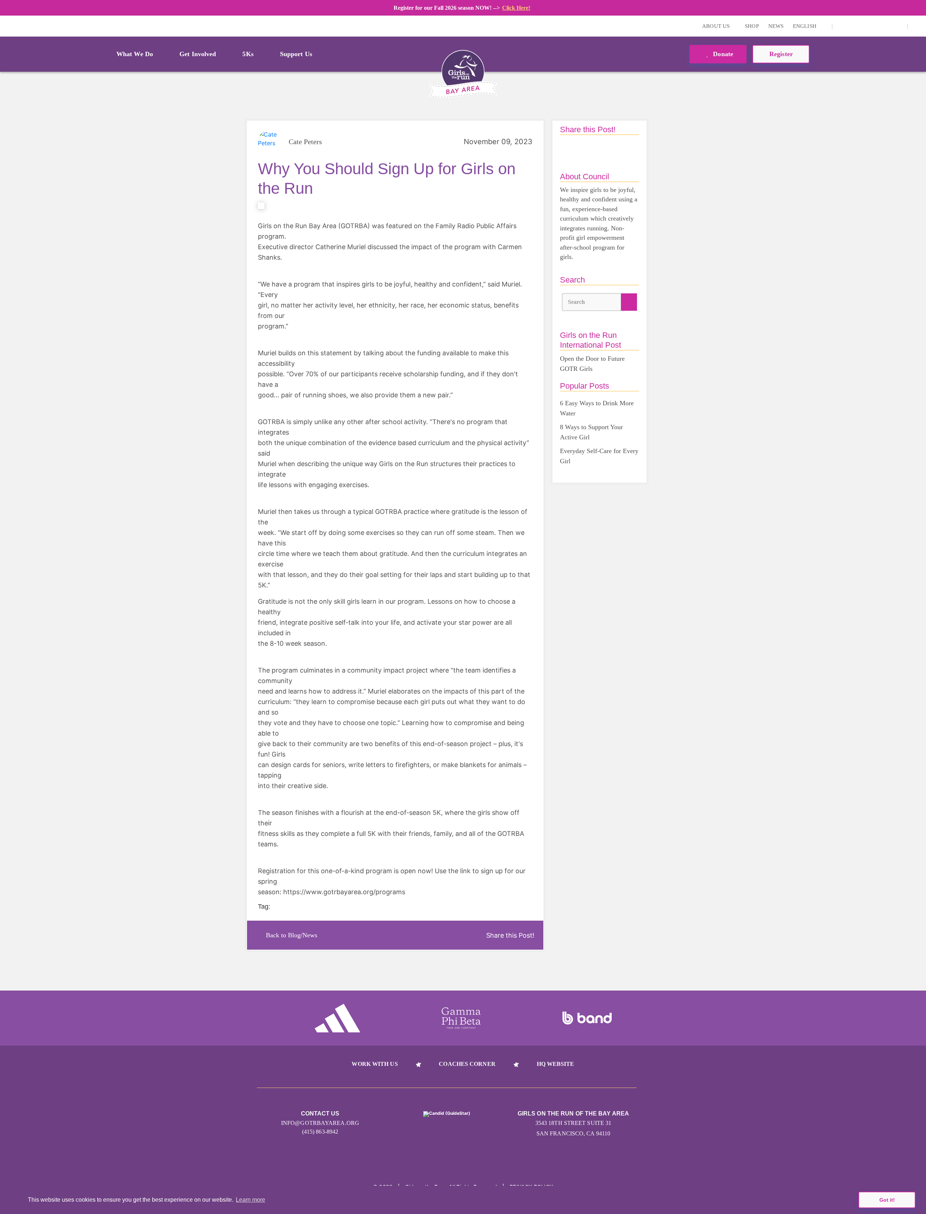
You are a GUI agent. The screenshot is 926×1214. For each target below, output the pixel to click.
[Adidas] (337, 1018)
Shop (752, 26)
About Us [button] (716, 26)
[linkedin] (853, 26)
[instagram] (842, 26)
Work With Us (375, 1064)
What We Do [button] (134, 54)
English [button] (805, 26)
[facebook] (875, 26)
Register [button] (781, 54)
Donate (722, 54)
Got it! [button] (887, 1200)
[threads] (898, 26)
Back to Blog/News (291, 935)
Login (7, 26)
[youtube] (864, 26)
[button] (917, 26)
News (775, 26)
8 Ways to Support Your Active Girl (591, 432)
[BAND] (587, 1018)
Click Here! (516, 8)
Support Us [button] (296, 54)
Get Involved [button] (197, 54)
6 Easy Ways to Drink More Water (597, 408)
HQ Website (555, 1064)
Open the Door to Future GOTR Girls (592, 363)
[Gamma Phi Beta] (461, 1018)
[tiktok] (886, 26)
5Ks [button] (247, 54)
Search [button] (576, 302)
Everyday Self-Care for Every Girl (599, 456)
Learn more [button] (250, 1200)
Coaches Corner (467, 1064)
